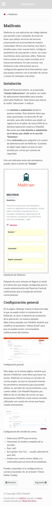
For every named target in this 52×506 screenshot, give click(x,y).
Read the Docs (29, 501)
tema (39, 498)
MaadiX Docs (27, 4)
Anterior (11, 482)
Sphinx (22, 498)
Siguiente (40, 482)
